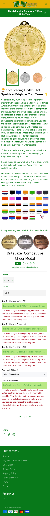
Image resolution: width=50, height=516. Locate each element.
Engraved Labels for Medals (15, 460)
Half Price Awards (15, 507)
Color (5, 287)
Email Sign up (9, 465)
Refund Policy (9, 469)
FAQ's (5, 482)
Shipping (15, 267)
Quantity (6, 274)
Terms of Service (10, 478)
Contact (6, 486)
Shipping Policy (9, 473)
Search (6, 456)
